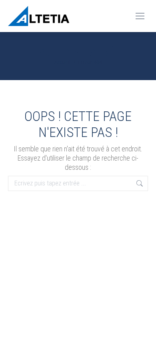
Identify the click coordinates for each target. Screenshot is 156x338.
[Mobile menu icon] (140, 16)
